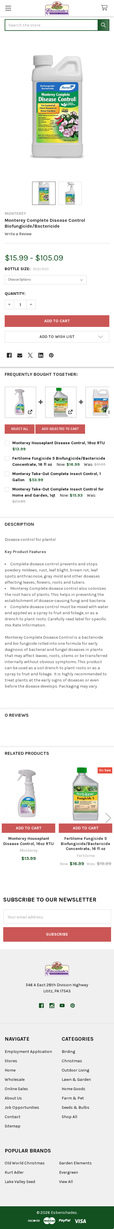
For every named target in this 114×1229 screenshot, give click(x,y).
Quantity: (15, 293)
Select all (19, 429)
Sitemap (12, 1126)
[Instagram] (51, 1005)
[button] (57, 337)
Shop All (69, 1116)
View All (66, 1181)
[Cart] (105, 8)
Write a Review (18, 233)
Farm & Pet (73, 1098)
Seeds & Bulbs (75, 1107)
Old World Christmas (25, 1163)
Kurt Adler (14, 1172)
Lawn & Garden (76, 1079)
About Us (13, 1098)
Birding (68, 1051)
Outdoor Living (75, 1070)
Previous (6, 818)
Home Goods (73, 1088)
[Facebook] (9, 355)
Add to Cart (29, 828)
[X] (30, 355)
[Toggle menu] (8, 8)
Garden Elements (75, 1163)
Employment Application (28, 1051)
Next (108, 818)
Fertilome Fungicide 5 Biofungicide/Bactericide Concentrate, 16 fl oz (85, 843)
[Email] (19, 355)
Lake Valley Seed (20, 1181)
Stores (11, 1060)
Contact (12, 1116)
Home (10, 1070)
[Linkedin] (40, 355)
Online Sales (16, 1088)
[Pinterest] (51, 355)
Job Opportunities (22, 1107)
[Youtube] (62, 1005)
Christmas (72, 1060)
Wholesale (15, 1079)
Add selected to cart (60, 429)
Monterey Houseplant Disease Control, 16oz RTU (58, 442)
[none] (57, 107)
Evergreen (68, 1172)
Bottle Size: (27, 268)
